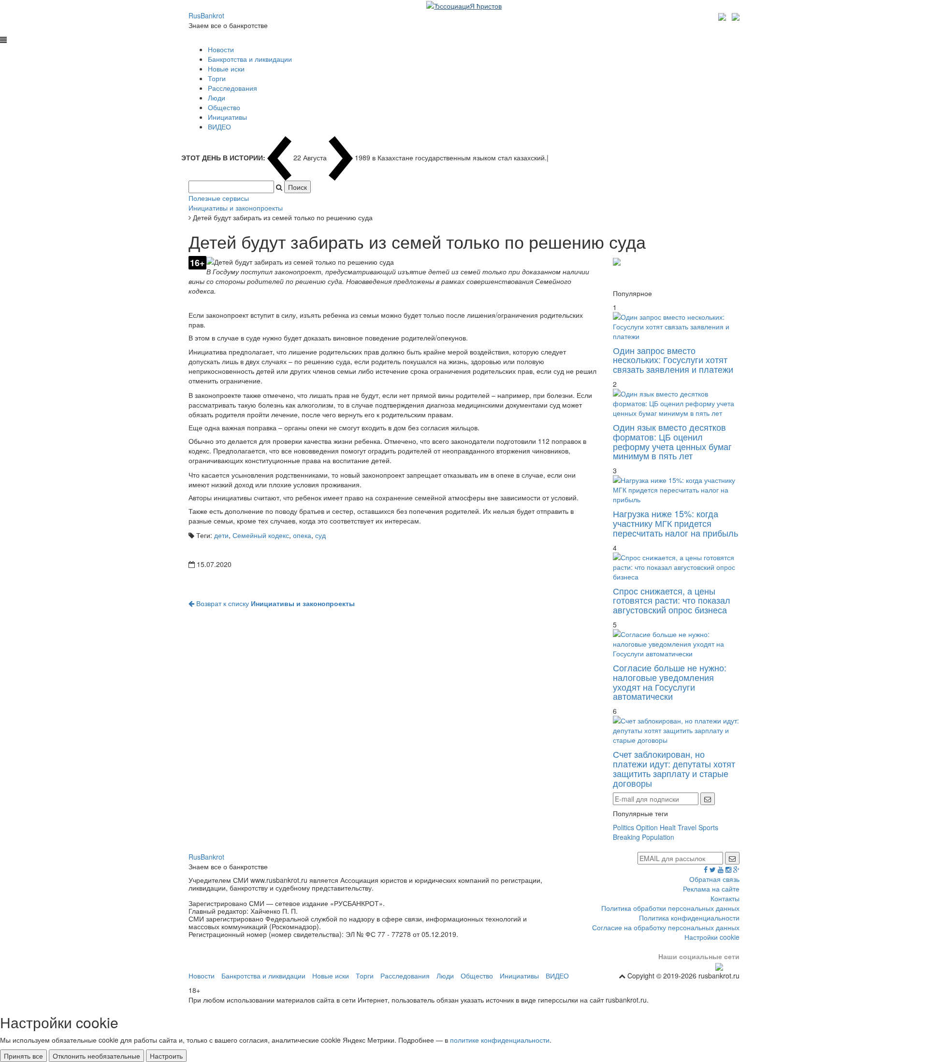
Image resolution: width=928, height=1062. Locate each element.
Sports (708, 827)
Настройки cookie (712, 937)
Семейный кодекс (260, 535)
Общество (224, 107)
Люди (216, 97)
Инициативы (227, 117)
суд (320, 535)
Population (658, 837)
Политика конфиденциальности (689, 917)
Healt (668, 827)
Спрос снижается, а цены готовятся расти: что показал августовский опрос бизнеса (671, 600)
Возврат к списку (274, 603)
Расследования (232, 88)
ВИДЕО (219, 126)
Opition (647, 827)
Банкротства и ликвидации (250, 59)
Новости (221, 49)
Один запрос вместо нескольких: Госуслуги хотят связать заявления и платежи (673, 360)
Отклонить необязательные (96, 1056)
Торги (217, 78)
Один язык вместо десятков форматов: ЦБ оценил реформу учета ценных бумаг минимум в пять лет (672, 441)
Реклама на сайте (711, 888)
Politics (623, 827)
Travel (687, 827)
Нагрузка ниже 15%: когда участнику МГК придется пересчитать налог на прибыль (675, 523)
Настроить (166, 1056)
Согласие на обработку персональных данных (666, 927)
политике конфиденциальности (500, 1040)
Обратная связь (714, 879)
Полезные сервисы (218, 198)
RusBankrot (206, 15)
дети (221, 535)
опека (302, 535)
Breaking (626, 837)
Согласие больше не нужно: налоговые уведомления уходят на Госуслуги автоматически (669, 681)
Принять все (23, 1056)
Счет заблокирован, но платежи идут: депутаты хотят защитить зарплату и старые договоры (674, 768)
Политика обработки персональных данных (670, 908)
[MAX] (723, 15)
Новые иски (226, 68)
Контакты (725, 898)
